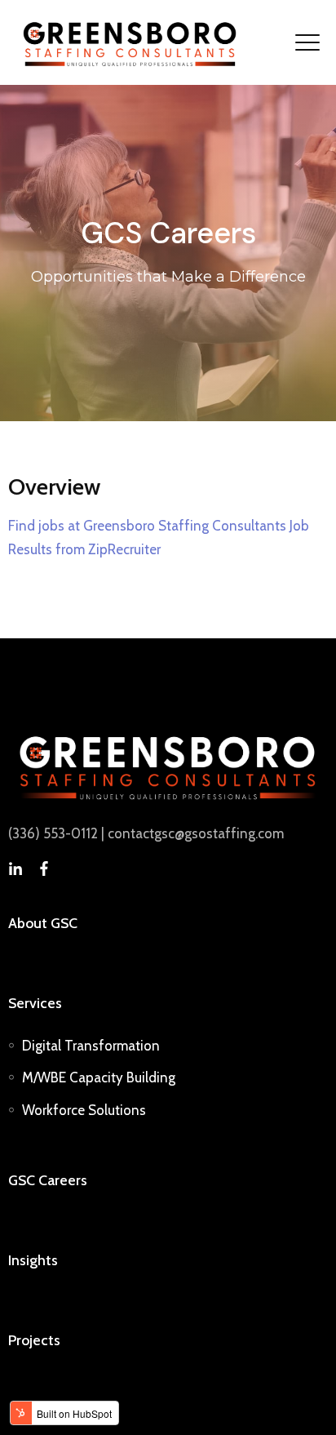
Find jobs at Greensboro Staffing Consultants (147, 526)
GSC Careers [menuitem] (47, 1179)
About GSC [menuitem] (42, 922)
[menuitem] (91, 1045)
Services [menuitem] (35, 1002)
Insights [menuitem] (33, 1259)
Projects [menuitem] (34, 1339)
